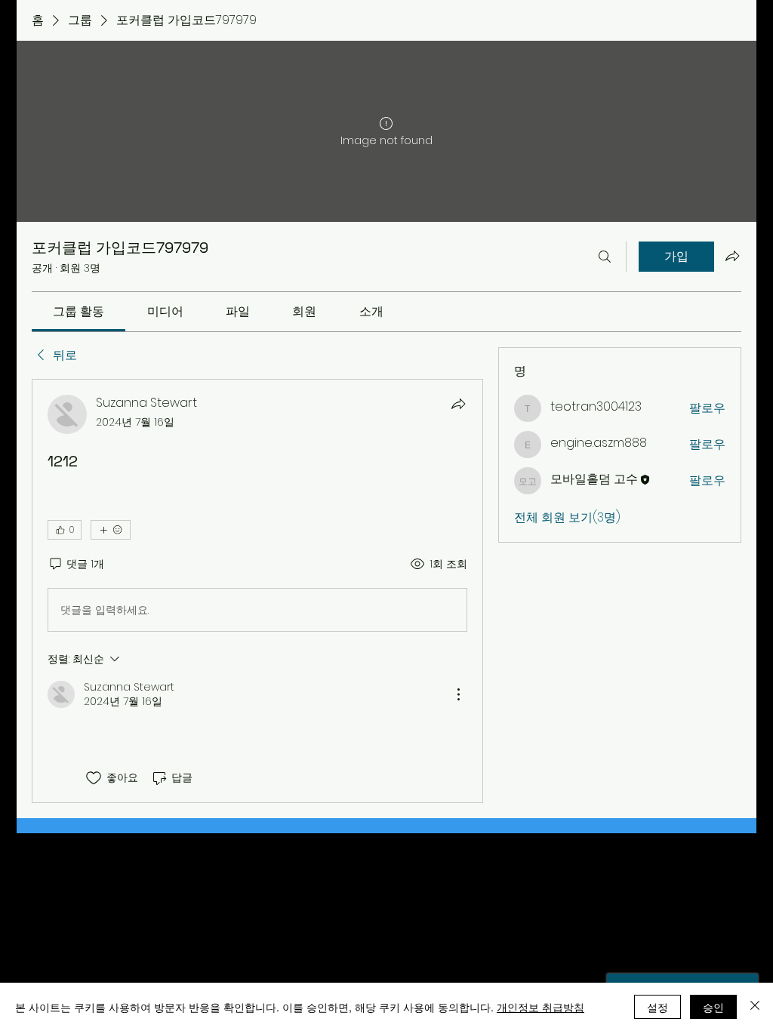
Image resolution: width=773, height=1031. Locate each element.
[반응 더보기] (111, 530)
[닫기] (755, 1007)
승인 (713, 1006)
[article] (257, 590)
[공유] (458, 404)
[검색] (605, 257)
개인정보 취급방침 (540, 1006)
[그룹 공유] (732, 256)
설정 (657, 1006)
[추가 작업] (458, 694)
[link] (78, 311)
